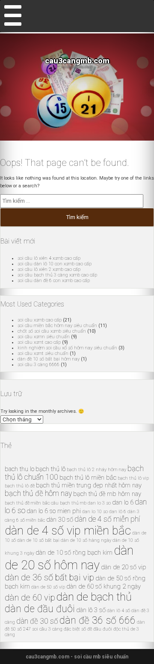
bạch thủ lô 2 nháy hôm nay (96, 469)
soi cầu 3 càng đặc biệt (56, 629)
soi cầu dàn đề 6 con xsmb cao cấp (54, 280)
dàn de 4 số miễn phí (107, 519)
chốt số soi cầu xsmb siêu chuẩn (52, 331)
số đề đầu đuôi (96, 629)
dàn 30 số (59, 519)
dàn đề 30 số (37, 621)
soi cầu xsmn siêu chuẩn (44, 337)
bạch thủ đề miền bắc (27, 503)
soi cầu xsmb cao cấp (40, 320)
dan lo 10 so (95, 511)
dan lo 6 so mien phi (54, 511)
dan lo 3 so (99, 503)
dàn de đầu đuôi (40, 609)
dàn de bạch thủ (94, 596)
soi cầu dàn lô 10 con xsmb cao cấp (55, 264)
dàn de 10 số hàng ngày (86, 540)
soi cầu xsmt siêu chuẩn (43, 353)
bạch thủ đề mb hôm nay (107, 494)
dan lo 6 (122, 502)
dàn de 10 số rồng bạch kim (74, 552)
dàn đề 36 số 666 (97, 620)
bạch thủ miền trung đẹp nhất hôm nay (89, 485)
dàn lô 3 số (91, 610)
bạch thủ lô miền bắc (87, 477)
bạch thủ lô (50, 469)
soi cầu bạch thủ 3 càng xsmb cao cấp (57, 275)
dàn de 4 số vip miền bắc (68, 530)
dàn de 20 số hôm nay (69, 557)
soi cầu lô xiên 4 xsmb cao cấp (49, 258)
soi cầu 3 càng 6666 (38, 364)
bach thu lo (19, 469)
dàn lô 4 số (118, 610)
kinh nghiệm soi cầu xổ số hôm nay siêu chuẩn (67, 348)
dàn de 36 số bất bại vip (49, 577)
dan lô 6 (117, 511)
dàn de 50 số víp (48, 587)
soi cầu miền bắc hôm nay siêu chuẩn (57, 325)
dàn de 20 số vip (123, 567)
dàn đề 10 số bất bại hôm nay (49, 359)
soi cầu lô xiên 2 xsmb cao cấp (49, 269)
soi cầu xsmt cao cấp (39, 342)
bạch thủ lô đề (20, 486)
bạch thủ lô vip (133, 478)
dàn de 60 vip (30, 597)
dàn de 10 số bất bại (38, 540)
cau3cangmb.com (77, 60)
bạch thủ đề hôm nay (38, 493)
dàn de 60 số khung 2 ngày (103, 586)
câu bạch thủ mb (68, 503)
